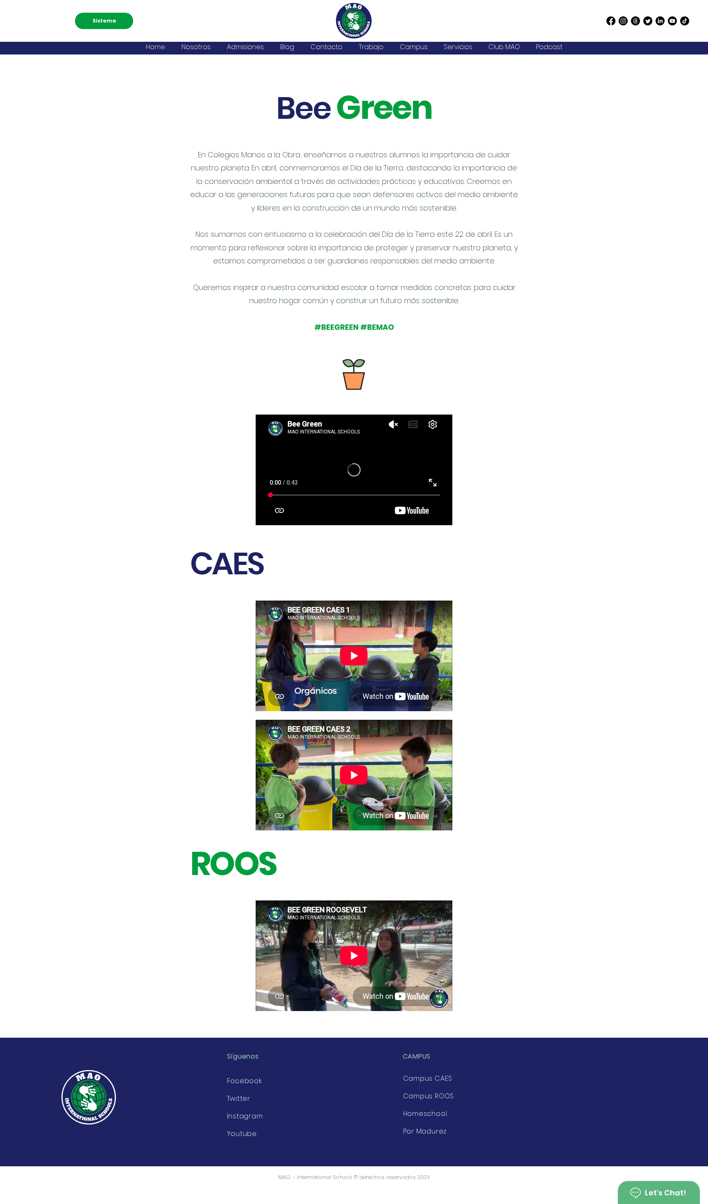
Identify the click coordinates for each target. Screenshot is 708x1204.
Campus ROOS (428, 1096)
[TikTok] (684, 20)
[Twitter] (647, 20)
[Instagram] (623, 20)
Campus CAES (428, 1078)
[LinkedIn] (660, 20)
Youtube (242, 1133)
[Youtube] (672, 20)
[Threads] (635, 20)
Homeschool (425, 1113)
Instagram (245, 1116)
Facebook (244, 1081)
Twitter (239, 1098)
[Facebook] (610, 20)
